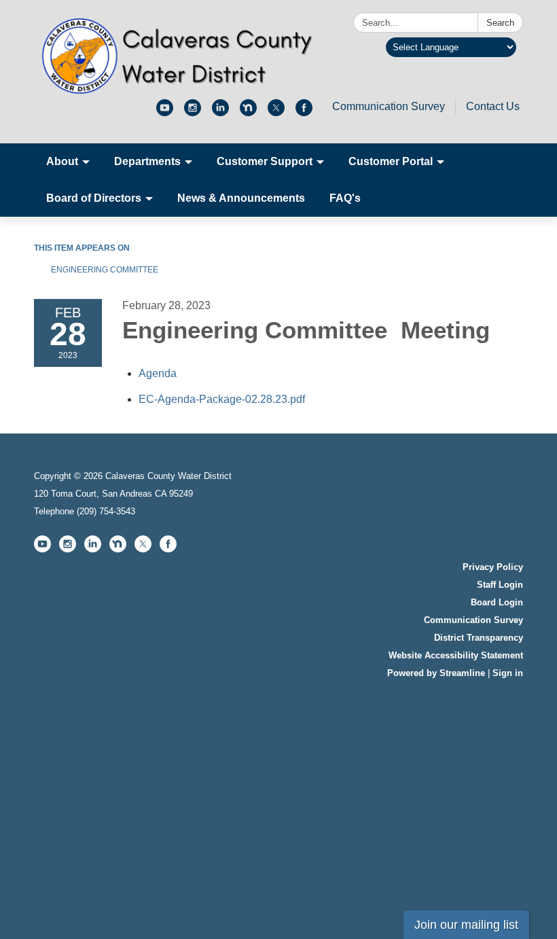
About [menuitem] (62, 161)
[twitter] (276, 112)
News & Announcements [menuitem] (241, 198)
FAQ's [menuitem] (345, 198)
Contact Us (493, 106)
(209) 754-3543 (106, 511)
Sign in (507, 673)
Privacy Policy (493, 567)
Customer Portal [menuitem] (390, 161)
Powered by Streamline (436, 673)
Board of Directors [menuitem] (93, 198)
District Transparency (478, 638)
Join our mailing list (466, 925)
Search (500, 23)
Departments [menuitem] (147, 161)
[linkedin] (220, 112)
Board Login (497, 602)
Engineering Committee (105, 269)
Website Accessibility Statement (456, 655)
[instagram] (192, 112)
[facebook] (303, 112)
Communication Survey (388, 106)
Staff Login (500, 585)
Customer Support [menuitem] (264, 161)
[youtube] (164, 112)
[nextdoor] (248, 112)
